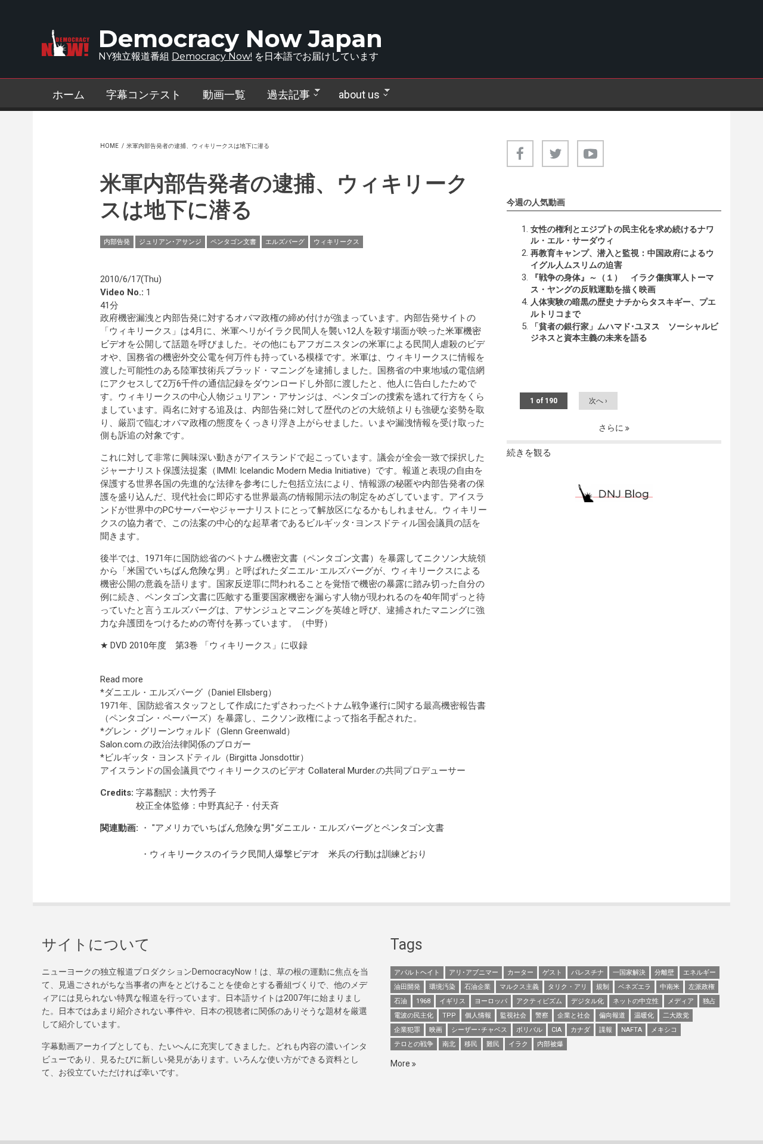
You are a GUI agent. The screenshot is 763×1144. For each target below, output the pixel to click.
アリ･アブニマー (473, 972)
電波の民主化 (413, 1015)
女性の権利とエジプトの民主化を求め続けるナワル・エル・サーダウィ (622, 235)
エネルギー (699, 972)
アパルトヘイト (417, 972)
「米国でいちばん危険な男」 (176, 570)
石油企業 (477, 987)
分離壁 (664, 972)
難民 (493, 1044)
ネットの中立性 (636, 1001)
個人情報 (478, 1015)
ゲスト (552, 972)
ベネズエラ (634, 987)
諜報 (605, 1030)
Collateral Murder (341, 770)
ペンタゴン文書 (233, 242)
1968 (423, 1001)
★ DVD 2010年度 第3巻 (150, 645)
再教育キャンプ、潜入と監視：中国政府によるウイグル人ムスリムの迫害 (622, 259)
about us (354, 94)
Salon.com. (122, 744)
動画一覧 (224, 94)
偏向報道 (612, 1015)
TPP (449, 1015)
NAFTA (631, 1030)
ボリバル (529, 1030)
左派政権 (701, 987)
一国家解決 (629, 972)
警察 (541, 1015)
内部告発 (117, 242)
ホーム (68, 94)
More (401, 1063)
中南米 (670, 987)
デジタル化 (587, 1001)
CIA (556, 1030)
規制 (602, 987)
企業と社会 (573, 1015)
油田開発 (407, 987)
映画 (435, 1030)
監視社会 (513, 1015)
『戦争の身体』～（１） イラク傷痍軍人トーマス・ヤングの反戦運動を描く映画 (622, 283)
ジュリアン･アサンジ (170, 242)
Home (109, 146)
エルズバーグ (285, 242)
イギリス (452, 1001)
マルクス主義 (519, 987)
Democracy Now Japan (240, 38)
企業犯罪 (407, 1030)
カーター (520, 972)
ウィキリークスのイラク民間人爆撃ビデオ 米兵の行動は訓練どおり (288, 854)
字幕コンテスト (143, 94)
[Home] (65, 43)
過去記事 (283, 94)
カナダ (580, 1030)
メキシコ (664, 1030)
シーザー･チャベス (479, 1030)
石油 (400, 1001)
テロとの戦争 (413, 1044)
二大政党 (676, 1015)
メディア (681, 1001)
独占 (709, 1001)
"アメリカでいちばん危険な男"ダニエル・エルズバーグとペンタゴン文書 (297, 828)
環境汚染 (442, 987)
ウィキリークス (336, 242)
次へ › (598, 401)
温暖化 (644, 1015)
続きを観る (529, 452)
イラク (518, 1044)
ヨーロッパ (490, 1001)
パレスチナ (587, 972)
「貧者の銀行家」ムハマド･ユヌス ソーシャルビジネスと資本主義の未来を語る (624, 332)
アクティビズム (539, 1001)
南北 (448, 1044)
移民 (470, 1044)
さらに (611, 427)
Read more (121, 679)
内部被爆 (550, 1044)
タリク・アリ (567, 987)
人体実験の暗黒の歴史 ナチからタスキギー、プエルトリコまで (623, 308)
